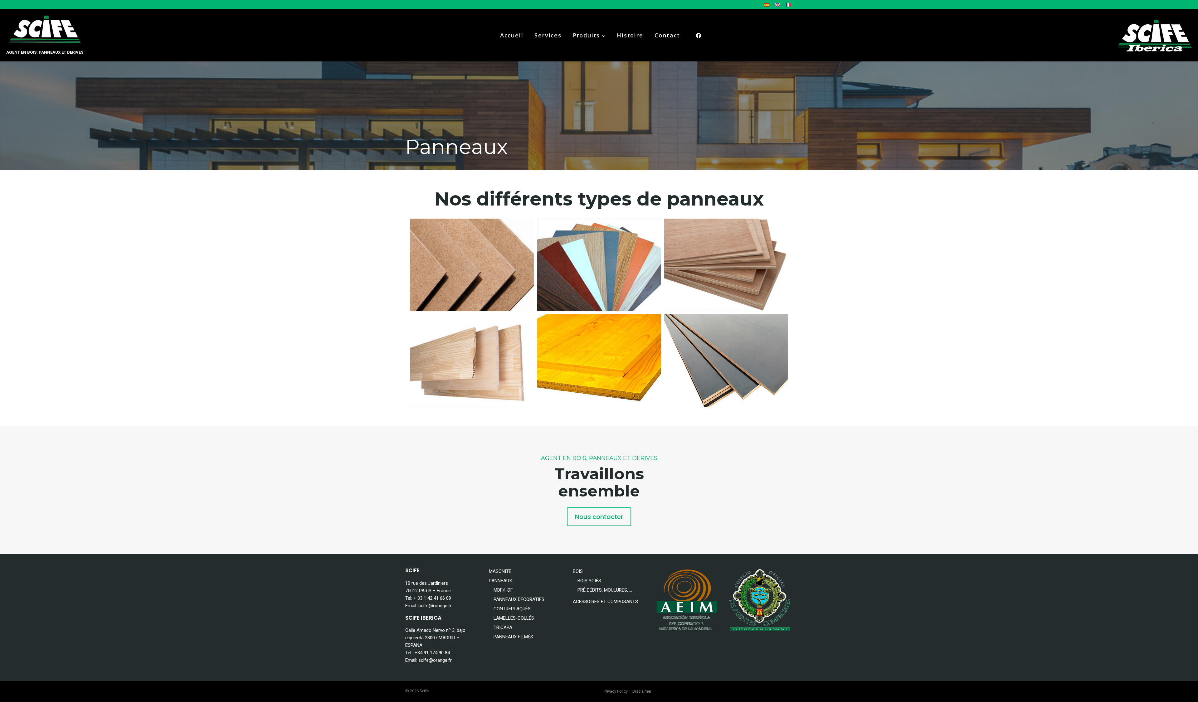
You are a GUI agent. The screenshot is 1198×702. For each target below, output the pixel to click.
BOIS (578, 571)
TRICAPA (503, 627)
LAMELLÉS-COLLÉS (514, 618)
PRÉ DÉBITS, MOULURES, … (604, 590)
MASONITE (500, 571)
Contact (667, 35)
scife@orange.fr (435, 605)
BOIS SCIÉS (589, 580)
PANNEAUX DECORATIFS (519, 599)
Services (547, 35)
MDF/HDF (503, 590)
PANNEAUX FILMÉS (513, 637)
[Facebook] (699, 36)
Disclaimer (641, 691)
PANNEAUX (500, 580)
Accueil (512, 35)
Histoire (630, 35)
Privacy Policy (616, 691)
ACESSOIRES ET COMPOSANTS (605, 601)
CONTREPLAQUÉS (512, 609)
